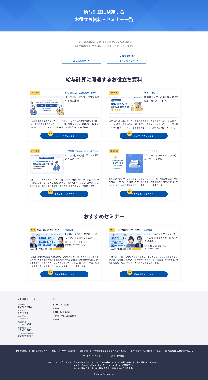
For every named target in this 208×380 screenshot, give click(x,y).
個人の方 (56, 308)
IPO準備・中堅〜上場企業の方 (64, 316)
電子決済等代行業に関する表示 (179, 351)
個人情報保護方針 (40, 351)
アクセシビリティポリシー (95, 356)
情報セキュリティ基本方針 (64, 351)
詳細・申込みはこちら (64, 274)
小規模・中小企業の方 (61, 312)
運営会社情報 (21, 351)
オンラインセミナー (126, 60)
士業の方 (56, 319)
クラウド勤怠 (23, 311)
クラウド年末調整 (25, 323)
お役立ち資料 (81, 60)
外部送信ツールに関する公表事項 (146, 351)
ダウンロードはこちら (64, 135)
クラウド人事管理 (25, 306)
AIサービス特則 (118, 356)
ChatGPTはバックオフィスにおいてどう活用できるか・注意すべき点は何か (161, 237)
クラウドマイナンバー (26, 335)
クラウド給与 (23, 317)
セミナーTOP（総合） (61, 305)
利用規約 (84, 351)
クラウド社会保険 (25, 329)
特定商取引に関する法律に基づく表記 (109, 351)
